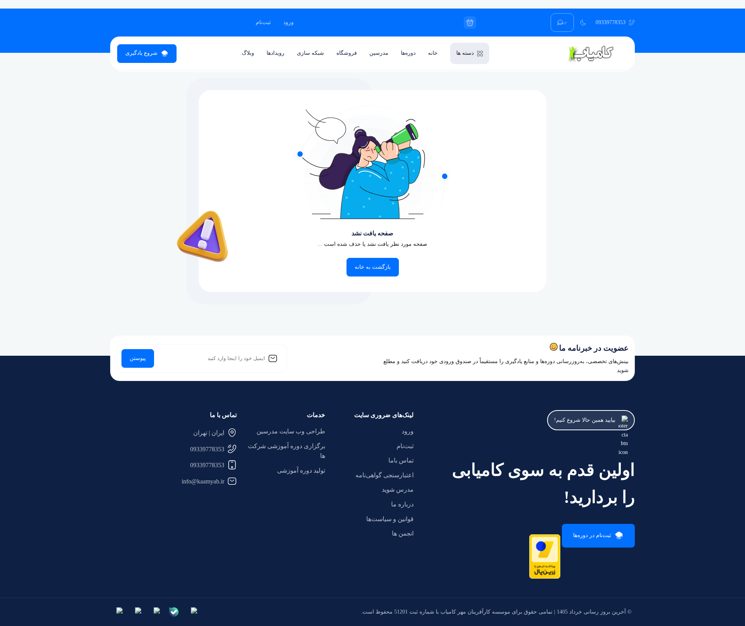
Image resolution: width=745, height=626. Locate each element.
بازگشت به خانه (373, 267)
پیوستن (138, 358)
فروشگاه (346, 53)
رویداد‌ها (275, 53)
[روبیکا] (155, 612)
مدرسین (378, 53)
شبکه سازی (310, 53)
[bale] (173, 612)
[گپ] (136, 612)
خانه (433, 53)
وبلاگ (248, 53)
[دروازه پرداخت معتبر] (544, 577)
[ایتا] (118, 612)
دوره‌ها (408, 53)
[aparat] (192, 612)
